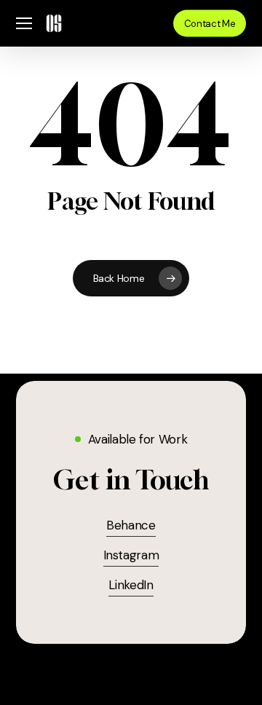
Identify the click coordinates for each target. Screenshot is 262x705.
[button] (24, 23)
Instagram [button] (131, 555)
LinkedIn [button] (130, 585)
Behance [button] (131, 525)
